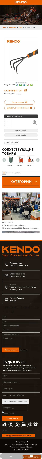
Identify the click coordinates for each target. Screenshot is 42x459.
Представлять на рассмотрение (12, 350)
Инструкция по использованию (18, 435)
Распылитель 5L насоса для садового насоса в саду (31, 165)
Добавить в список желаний (18, 108)
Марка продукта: (9, 93)
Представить (12, 418)
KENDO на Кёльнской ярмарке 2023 (14, 225)
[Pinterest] (35, 424)
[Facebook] (4, 424)
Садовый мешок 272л (11, 165)
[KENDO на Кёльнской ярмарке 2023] (21, 219)
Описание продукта (14, 116)
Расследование (18, 102)
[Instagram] (29, 424)
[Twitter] (17, 424)
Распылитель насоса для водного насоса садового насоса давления (21, 165)
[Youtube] (23, 424)
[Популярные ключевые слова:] (4, 173)
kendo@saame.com (17, 276)
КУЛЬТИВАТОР (12, 143)
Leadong (22, 447)
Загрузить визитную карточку (15, 401)
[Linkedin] (10, 424)
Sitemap (29, 447)
